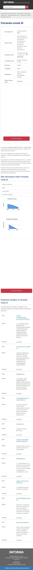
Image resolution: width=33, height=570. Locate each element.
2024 (3, 187)
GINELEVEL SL (20, 424)
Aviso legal (16, 561)
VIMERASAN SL (20, 374)
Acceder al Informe (16, 138)
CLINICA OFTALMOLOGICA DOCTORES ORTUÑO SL (23, 317)
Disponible (19, 81)
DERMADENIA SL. (21, 458)
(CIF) (18, 32)
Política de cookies (16, 563)
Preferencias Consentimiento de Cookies (16, 564)
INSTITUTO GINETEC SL (22, 522)
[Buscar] (27, 6)
